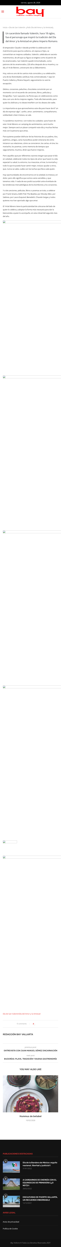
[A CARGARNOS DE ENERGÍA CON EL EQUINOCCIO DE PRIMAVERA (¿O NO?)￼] (11, 1184)
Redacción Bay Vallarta (18, 1034)
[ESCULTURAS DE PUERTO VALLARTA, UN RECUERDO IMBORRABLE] (11, 1201)
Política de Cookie (10, 1228)
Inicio (5, 27)
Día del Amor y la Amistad (29, 1013)
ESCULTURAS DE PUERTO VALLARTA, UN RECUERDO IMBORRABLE (40, 1198)
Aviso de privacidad (11, 1221)
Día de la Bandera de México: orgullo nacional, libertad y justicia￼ (40, 1164)
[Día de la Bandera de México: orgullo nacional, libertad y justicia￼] (11, 1167)
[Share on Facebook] (37, 1023)
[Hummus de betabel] (30, 1093)
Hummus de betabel (30, 1116)
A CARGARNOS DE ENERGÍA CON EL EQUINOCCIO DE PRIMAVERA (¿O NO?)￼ (40, 1183)
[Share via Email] (44, 1023)
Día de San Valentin (11, 1013)
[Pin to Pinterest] (41, 1023)
